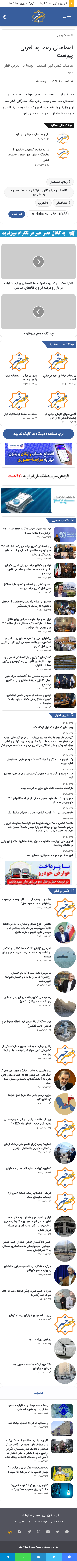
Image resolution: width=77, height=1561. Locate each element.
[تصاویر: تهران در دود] (65, 1349)
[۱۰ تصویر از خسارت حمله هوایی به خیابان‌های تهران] (65, 1373)
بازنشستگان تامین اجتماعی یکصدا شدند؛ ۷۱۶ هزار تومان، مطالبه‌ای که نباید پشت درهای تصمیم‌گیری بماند (26, 550)
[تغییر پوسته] (5, 18)
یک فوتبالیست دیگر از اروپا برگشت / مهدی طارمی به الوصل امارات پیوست (28, 1470)
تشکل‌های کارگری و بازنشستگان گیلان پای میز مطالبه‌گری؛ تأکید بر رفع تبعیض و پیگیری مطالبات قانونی (26, 661)
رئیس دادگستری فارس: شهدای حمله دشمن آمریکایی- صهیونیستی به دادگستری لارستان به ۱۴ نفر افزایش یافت (26, 1246)
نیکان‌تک (23, 1547)
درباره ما (42, 1522)
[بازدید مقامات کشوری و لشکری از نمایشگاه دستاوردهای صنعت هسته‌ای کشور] (63, 153)
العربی (42, 203)
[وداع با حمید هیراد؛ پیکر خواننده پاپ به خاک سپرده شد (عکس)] (65, 1300)
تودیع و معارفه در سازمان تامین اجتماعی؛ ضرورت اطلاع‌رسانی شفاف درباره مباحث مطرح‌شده (28, 699)
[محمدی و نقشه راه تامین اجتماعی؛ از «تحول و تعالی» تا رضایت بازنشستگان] (65, 607)
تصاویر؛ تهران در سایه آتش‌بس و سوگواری (28, 1168)
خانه (67, 35)
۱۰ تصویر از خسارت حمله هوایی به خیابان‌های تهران (32, 1366)
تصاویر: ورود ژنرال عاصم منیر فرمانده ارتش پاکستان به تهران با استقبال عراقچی (27, 1146)
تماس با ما (19, 1522)
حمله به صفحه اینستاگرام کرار (20, 414)
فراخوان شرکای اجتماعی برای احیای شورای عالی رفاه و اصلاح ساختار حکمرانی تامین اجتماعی (28, 569)
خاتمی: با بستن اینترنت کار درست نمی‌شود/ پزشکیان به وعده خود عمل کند (26, 901)
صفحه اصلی (56, 1522)
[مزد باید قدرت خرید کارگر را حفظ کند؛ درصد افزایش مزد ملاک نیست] (65, 534)
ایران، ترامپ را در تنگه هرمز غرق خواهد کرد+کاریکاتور (29, 1097)
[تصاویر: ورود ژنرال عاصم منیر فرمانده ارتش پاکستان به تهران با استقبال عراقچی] (65, 1153)
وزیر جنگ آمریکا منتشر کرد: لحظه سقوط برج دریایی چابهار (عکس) (26, 1023)
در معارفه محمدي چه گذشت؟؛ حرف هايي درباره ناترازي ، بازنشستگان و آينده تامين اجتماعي (28, 680)
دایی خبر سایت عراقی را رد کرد (32, 134)
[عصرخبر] (38, 17)
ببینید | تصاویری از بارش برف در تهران (30, 1315)
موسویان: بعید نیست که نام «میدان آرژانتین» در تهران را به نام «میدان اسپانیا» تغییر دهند (28, 977)
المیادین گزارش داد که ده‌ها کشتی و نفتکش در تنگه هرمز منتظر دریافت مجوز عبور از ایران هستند (26, 952)
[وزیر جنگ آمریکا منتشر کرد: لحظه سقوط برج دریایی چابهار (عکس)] (65, 1031)
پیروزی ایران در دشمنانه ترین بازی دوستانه (21, 377)
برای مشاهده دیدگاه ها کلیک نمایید (38, 433)
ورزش (60, 35)
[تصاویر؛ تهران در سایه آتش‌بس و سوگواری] (65, 1177)
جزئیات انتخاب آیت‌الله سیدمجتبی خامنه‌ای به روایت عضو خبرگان (27, 1268)
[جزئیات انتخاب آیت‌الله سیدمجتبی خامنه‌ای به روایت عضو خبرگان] (65, 1275)
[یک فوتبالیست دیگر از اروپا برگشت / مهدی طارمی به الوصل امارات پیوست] (62, 1473)
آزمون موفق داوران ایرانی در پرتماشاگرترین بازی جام (60, 416)
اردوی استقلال (59, 182)
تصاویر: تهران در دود (39, 1339)
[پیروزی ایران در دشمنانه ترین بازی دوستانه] (19, 362)
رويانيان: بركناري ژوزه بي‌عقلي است (59, 377)
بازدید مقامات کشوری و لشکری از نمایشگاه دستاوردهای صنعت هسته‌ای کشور (28, 154)
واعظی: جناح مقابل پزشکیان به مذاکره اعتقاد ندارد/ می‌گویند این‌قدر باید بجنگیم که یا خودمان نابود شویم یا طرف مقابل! (27, 928)
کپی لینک (16, 214)
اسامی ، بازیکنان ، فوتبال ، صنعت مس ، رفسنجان (38, 192)
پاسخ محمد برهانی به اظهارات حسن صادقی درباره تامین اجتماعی (28, 1407)
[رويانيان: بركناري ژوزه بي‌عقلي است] (58, 362)
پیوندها (32, 1522)
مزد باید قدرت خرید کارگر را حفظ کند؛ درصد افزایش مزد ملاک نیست (26, 531)
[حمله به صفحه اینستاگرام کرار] (19, 400)
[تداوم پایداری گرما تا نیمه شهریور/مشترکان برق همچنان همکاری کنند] (62, 1490)
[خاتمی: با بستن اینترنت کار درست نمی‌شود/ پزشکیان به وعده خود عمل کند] (65, 908)
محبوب (38, 1393)
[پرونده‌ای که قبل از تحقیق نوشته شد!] (62, 1428)
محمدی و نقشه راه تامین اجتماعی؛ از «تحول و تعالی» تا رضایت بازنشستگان (26, 604)
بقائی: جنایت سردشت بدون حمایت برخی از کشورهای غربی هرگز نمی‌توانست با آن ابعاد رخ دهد (26, 1050)
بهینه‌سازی (35, 1547)
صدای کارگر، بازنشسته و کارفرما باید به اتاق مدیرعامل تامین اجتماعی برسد (27, 586)
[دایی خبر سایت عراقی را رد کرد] (63, 138)
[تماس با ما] (10, 1532)
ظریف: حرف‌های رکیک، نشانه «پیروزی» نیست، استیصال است (29, 1195)
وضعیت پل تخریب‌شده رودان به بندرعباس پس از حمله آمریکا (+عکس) (27, 999)
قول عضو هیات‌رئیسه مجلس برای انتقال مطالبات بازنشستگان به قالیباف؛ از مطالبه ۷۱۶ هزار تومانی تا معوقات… (26, 623)
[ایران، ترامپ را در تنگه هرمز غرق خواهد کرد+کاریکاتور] (65, 1104)
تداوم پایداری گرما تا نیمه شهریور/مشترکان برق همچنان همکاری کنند (29, 1487)
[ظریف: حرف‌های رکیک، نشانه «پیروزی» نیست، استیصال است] (65, 1202)
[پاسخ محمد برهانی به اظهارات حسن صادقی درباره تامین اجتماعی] (62, 1411)
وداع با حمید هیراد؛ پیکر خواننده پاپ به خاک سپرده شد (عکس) (26, 1293)
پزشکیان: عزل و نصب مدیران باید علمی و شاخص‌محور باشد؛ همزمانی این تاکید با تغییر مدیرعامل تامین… (26, 642)
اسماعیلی (62, 203)
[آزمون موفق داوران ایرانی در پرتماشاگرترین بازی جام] (58, 400)
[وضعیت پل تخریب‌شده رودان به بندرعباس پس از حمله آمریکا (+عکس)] (65, 1006)
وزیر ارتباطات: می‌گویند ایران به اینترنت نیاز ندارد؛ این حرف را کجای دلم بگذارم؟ (27, 1121)
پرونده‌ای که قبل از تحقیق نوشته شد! (28, 1423)
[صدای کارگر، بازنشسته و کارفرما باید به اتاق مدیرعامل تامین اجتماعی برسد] (65, 589)
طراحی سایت (51, 1547)
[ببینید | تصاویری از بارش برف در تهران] (65, 1324)
